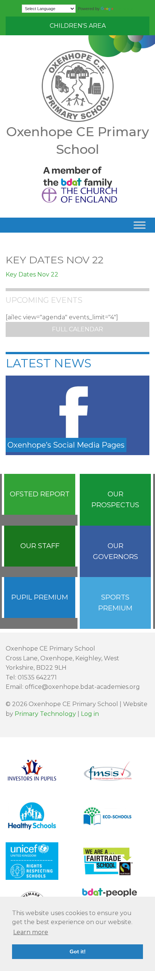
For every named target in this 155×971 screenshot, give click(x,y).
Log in (90, 713)
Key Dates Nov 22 (32, 274)
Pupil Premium (39, 597)
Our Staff (39, 546)
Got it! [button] (78, 951)
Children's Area (78, 25)
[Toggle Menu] (140, 225)
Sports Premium (115, 602)
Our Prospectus (115, 499)
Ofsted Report (40, 494)
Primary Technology (45, 713)
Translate (124, 8)
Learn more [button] (30, 932)
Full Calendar (77, 329)
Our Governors (115, 551)
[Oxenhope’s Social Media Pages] (77, 414)
